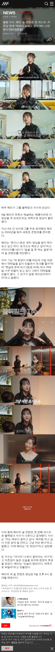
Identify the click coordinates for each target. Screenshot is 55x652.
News (14, 17)
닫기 (52, 648)
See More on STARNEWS (41, 625)
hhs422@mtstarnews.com (26, 585)
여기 (13, 642)
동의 (7, 648)
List (5, 625)
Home (5, 17)
